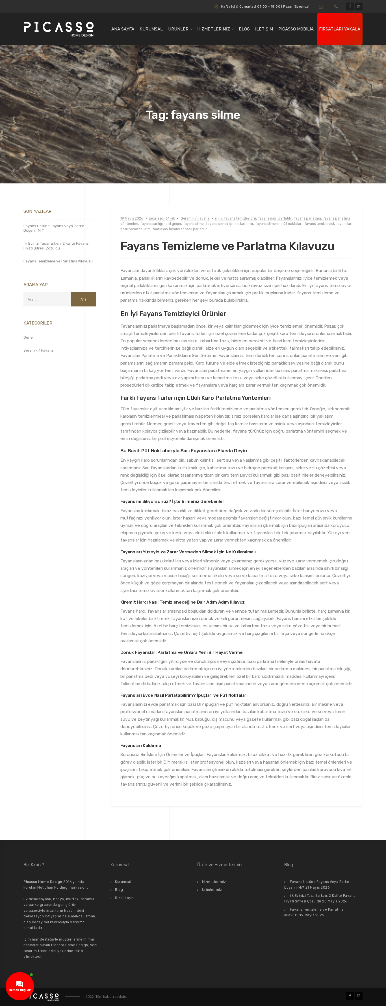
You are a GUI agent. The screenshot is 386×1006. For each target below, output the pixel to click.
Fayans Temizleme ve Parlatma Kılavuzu (227, 246)
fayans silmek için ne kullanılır (229, 224)
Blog (244, 29)
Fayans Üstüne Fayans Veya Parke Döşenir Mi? (53, 228)
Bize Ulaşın (124, 898)
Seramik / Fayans (195, 218)
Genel (28, 337)
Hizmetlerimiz (213, 29)
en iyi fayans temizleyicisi (235, 218)
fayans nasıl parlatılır (275, 218)
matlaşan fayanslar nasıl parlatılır (180, 229)
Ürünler (178, 29)
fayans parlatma (307, 218)
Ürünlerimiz (212, 890)
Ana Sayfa (122, 29)
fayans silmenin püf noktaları (278, 224)
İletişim (264, 29)
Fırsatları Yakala (339, 29)
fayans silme (193, 224)
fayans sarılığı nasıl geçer (160, 224)
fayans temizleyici (319, 224)
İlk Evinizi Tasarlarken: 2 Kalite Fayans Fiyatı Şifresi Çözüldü (56, 245)
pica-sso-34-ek (162, 218)
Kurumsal (151, 29)
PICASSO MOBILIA (296, 29)
